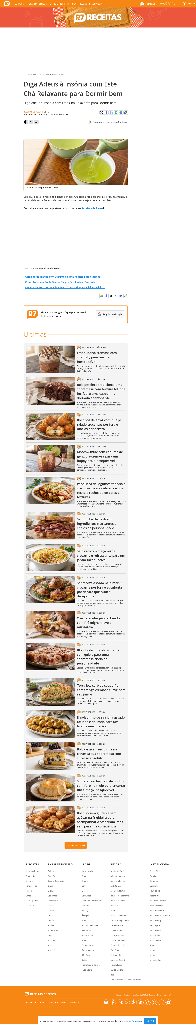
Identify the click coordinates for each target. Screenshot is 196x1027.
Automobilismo (32, 871)
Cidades (85, 891)
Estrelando (52, 895)
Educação (86, 910)
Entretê (54, 4)
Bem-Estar (52, 876)
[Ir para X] (165, 3)
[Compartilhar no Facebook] (106, 112)
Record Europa (156, 920)
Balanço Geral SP (118, 900)
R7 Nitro (51, 925)
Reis (112, 974)
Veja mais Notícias (75, 845)
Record (83, 4)
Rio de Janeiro (88, 950)
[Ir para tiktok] (148, 1002)
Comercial (154, 881)
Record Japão (155, 925)
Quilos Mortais (117, 970)
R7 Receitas (44, 75)
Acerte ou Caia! (117, 871)
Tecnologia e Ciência (91, 965)
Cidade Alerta (116, 930)
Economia (86, 905)
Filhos (50, 905)
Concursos (86, 895)
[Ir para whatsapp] (161, 1002)
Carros (84, 886)
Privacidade (53, 1002)
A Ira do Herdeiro (118, 876)
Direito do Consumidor (91, 900)
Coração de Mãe (118, 935)
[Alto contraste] (26, 122)
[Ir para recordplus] (141, 1002)
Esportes (64, 4)
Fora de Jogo (31, 886)
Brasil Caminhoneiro (119, 915)
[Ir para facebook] (162, 3)
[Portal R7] (7, 3)
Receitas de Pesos (58, 75)
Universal (153, 955)
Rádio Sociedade (157, 905)
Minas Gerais (87, 935)
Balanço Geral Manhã (120, 895)
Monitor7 (86, 940)
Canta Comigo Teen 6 (120, 920)
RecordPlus (154, 895)
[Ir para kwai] (127, 1002)
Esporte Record (117, 945)
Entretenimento (60, 864)
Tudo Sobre (87, 970)
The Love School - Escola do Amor (126, 979)
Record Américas (157, 910)
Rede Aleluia (155, 935)
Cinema (51, 886)
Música (51, 920)
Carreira (153, 876)
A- (36, 122)
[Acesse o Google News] (120, 112)
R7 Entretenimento (30, 75)
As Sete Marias (117, 886)
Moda (50, 915)
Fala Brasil (115, 950)
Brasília (33, 4)
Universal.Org (155, 960)
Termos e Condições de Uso (71, 1002)
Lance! (28, 895)
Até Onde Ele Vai (118, 891)
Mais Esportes (32, 900)
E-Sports (29, 881)
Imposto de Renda (90, 925)
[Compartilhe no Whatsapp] (116, 112)
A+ (31, 122)
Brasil (84, 876)
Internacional (87, 930)
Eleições (43, 4)
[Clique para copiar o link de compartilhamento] (125, 112)
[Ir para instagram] (169, 3)
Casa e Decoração (56, 881)
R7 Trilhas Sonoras (158, 900)
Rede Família (155, 940)
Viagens (51, 940)
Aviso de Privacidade (132, 1021)
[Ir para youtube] (168, 1002)
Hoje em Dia (116, 955)
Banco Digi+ (155, 871)
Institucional (160, 864)
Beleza (51, 871)
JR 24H (74, 4)
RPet (50, 935)
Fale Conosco (40, 1002)
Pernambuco (87, 945)
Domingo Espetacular (120, 940)
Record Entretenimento (160, 915)
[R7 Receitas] (98, 17)
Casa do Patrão (117, 925)
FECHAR (150, 1020)
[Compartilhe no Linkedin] (111, 112)
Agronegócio (87, 871)
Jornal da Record (118, 960)
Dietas (51, 891)
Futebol (29, 891)
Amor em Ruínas (118, 881)
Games (51, 910)
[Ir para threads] (134, 1002)
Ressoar (153, 945)
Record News (96, 4)
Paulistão (30, 905)
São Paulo (86, 955)
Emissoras (154, 886)
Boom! (113, 910)
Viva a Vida (52, 950)
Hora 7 (85, 920)
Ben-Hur (114, 905)
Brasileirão (30, 876)
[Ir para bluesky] (106, 1002)
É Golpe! (85, 915)
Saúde (84, 960)
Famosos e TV (54, 900)
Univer (152, 950)
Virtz (50, 945)
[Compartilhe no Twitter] (101, 112)
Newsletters (155, 891)
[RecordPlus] (147, 3)
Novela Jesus (116, 965)
